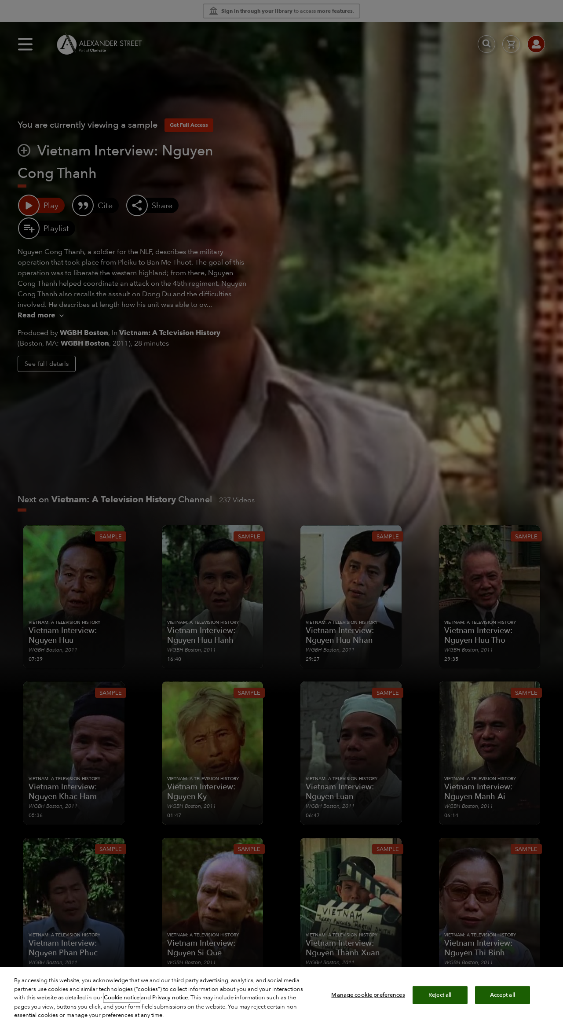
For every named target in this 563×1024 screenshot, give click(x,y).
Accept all (502, 994)
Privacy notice (170, 998)
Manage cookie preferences (368, 994)
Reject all (439, 994)
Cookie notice (121, 998)
